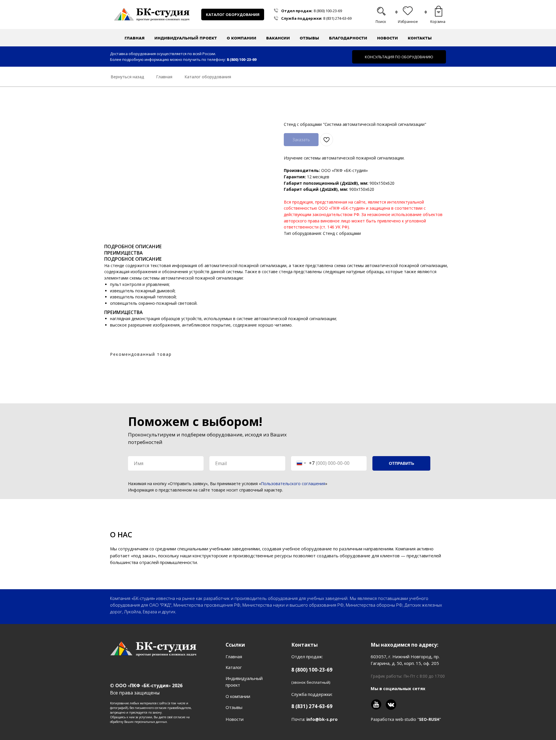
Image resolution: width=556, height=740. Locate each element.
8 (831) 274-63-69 (337, 18)
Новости (387, 38)
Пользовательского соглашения (293, 483)
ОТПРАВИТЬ (401, 463)
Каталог (234, 667)
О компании (238, 696)
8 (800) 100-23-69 (328, 10)
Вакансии (278, 38)
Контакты (420, 38)
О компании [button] (241, 38)
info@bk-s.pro (322, 719)
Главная (135, 38)
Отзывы (309, 38)
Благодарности (348, 38)
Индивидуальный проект (185, 38)
